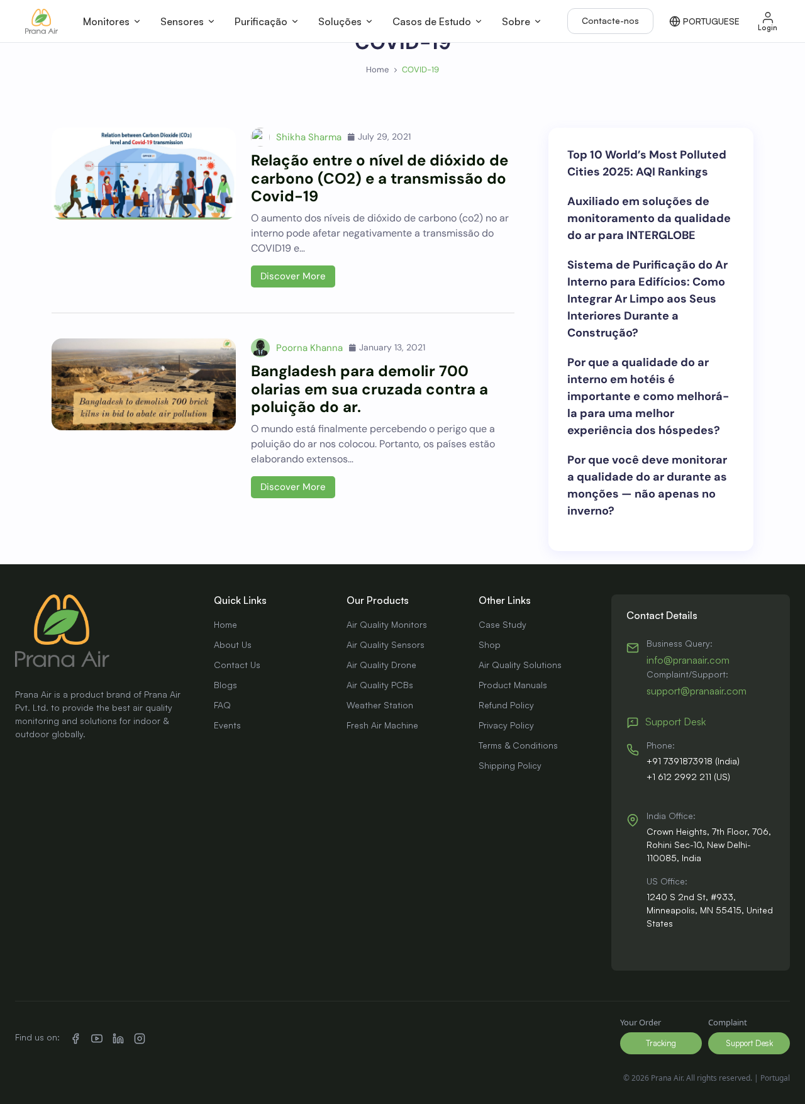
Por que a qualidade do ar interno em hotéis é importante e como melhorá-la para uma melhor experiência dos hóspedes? (648, 396)
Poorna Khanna (309, 348)
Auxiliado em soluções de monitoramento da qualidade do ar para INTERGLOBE (649, 218)
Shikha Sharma (308, 137)
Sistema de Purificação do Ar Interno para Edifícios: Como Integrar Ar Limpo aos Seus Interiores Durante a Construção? (647, 298)
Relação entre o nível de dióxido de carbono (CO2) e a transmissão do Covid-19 (379, 178)
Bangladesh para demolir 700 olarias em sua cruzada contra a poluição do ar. (369, 389)
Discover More (293, 276)
